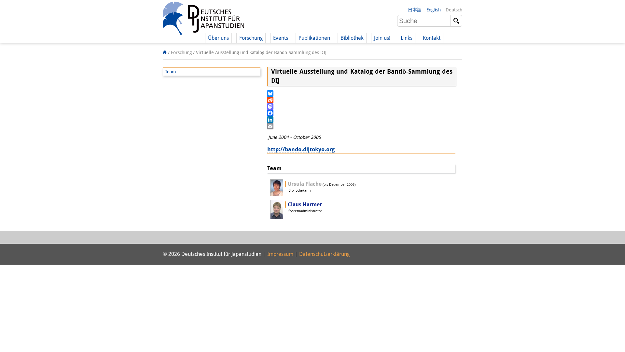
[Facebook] (361, 113)
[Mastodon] (361, 106)
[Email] (361, 126)
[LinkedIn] (361, 119)
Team (170, 71)
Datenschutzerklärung (324, 254)
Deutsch (454, 9)
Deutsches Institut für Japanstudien (203, 19)
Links (406, 38)
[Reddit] (361, 100)
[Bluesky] (361, 93)
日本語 (415, 9)
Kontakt (431, 38)
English (433, 9)
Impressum (280, 254)
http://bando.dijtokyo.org (301, 149)
